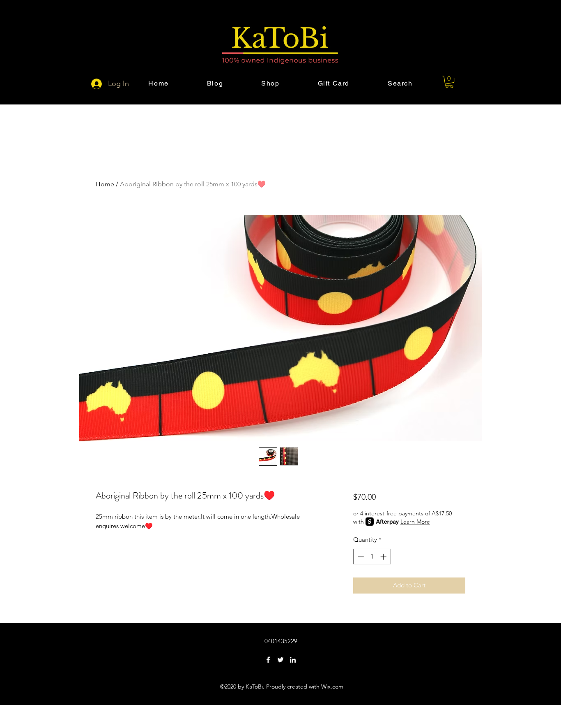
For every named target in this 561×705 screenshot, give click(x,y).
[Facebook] (268, 660)
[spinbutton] (372, 556)
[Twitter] (280, 660)
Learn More (415, 521)
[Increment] (384, 556)
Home (105, 184)
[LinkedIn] (293, 660)
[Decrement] (360, 556)
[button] (449, 82)
